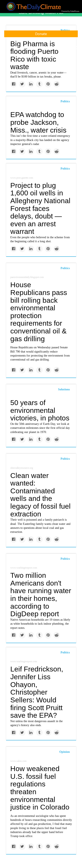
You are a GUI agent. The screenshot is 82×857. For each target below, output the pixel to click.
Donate (41, 34)
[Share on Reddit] (56, 84)
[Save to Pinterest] (48, 84)
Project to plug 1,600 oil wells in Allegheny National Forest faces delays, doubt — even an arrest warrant (40, 208)
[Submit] (76, 47)
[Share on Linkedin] (31, 84)
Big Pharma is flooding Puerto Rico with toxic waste (34, 55)
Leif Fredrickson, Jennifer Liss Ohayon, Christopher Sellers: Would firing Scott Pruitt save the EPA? (36, 692)
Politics (65, 101)
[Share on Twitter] (22, 84)
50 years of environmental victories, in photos (39, 410)
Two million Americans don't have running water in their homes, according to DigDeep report (40, 594)
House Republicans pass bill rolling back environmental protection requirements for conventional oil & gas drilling (38, 311)
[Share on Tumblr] (39, 84)
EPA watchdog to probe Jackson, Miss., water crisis (38, 122)
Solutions (64, 389)
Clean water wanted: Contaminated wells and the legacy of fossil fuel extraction (40, 494)
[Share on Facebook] (13, 84)
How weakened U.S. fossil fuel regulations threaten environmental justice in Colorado (39, 788)
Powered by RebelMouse (70, 11)
